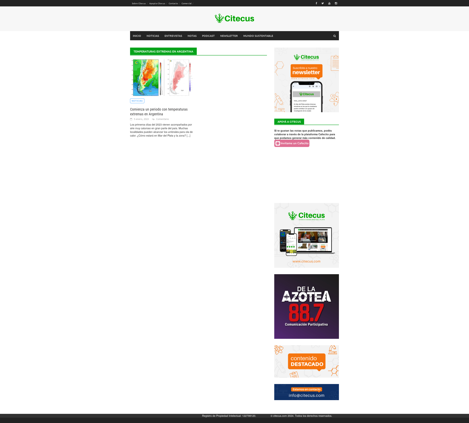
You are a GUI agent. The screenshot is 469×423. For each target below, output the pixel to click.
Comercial (186, 3)
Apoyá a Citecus (157, 3)
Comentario (162, 119)
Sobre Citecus (139, 3)
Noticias (153, 36)
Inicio (137, 36)
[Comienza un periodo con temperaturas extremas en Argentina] (162, 77)
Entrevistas (173, 36)
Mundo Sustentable (258, 36)
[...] (188, 135)
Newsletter (229, 36)
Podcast (208, 36)
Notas (192, 36)
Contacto (173, 3)
